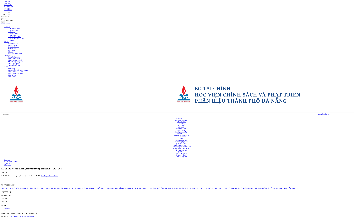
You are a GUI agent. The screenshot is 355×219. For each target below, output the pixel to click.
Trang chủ (7, 1)
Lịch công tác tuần (13, 47)
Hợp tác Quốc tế (181, 155)
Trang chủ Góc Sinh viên (8, 188)
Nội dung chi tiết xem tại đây (49, 176)
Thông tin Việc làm (181, 156)
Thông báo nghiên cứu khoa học (181, 147)
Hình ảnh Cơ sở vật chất (15, 60)
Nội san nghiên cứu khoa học (181, 148)
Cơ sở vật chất (181, 130)
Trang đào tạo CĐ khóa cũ (181, 135)
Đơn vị (6, 67)
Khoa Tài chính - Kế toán (15, 72)
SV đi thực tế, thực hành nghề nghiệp (114, 188)
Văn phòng (11, 68)
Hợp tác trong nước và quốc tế (134, 188)
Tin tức (6, 42)
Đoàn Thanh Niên (14, 37)
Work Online (8, 5)
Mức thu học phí (76, 188)
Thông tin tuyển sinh (14, 57)
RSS (5, 210)
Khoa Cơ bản (12, 75)
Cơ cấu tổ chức (181, 122)
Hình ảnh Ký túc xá (14, 58)
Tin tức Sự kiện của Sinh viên (151, 188)
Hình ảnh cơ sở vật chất (16, 38)
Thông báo (7, 165)
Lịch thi (181, 138)
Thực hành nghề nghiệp (15, 53)
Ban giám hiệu (13, 33)
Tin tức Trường (12, 45)
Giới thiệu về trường (181, 120)
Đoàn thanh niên (181, 128)
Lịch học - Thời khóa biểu (45, 188)
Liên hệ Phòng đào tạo (181, 143)
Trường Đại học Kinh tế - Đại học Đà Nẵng (21, 216)
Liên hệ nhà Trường (181, 132)
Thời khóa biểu (181, 137)
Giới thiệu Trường (14, 28)
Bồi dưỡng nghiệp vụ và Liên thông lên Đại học (174, 188)
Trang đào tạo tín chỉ (32, 188)
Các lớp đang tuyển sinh (181, 142)
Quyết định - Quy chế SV (89, 188)
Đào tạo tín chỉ (8, 6)
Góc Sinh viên (8, 163)
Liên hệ (11, 40)
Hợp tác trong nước (181, 153)
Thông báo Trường (13, 43)
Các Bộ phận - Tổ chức (11, 161)
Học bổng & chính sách (64, 188)
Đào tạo (179, 133)
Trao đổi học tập (264, 188)
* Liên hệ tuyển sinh (14, 65)
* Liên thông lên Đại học (15, 62)
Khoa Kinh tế (12, 76)
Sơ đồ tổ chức (13, 30)
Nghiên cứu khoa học (179, 145)
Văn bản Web (12, 48)
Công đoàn (12, 35)
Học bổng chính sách (181, 140)
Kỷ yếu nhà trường (181, 150)
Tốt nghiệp (243, 188)
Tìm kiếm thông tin (323, 114)
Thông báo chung (20, 188)
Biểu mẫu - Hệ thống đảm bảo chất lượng (281, 188)
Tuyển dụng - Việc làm (233, 188)
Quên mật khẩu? (5, 24)
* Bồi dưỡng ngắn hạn (14, 63)
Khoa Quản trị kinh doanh (15, 73)
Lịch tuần (7, 3)
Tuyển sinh (7, 55)
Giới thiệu (7, 27)
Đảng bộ (11, 32)
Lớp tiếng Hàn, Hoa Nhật (219, 188)
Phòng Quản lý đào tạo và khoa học (18, 70)
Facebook (7, 8)
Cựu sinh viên (256, 188)
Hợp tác (179, 151)
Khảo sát (10, 52)
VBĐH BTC (8, 10)
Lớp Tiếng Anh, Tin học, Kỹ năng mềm (200, 188)
